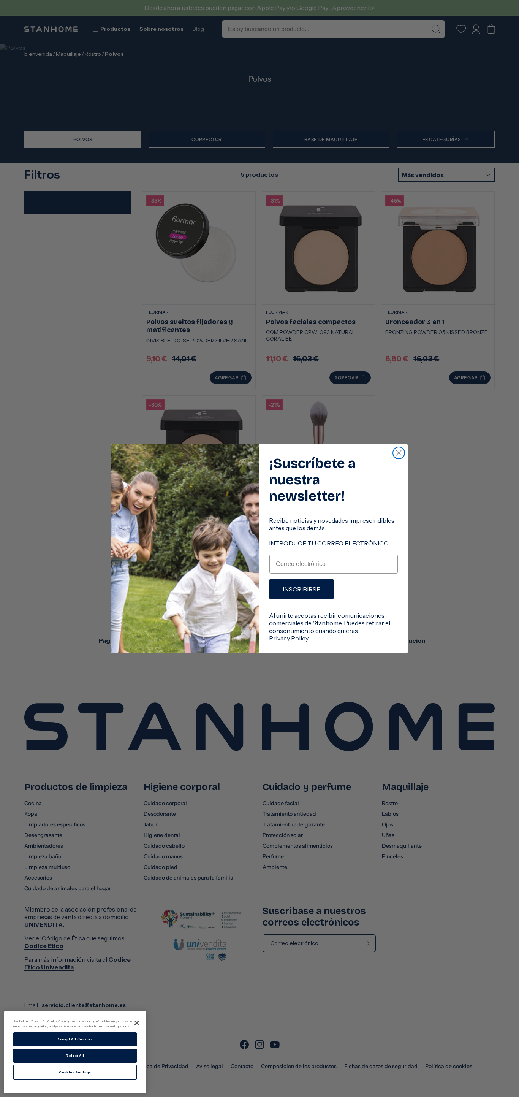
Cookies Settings (75, 1072)
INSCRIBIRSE (301, 589)
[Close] (136, 1023)
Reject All (75, 1055)
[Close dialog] (399, 453)
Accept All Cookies (74, 1039)
